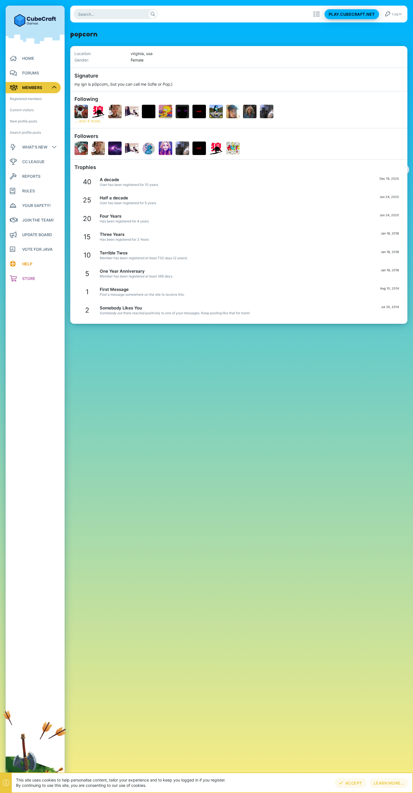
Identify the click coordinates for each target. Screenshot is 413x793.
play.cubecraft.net (352, 14)
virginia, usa (142, 53)
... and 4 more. (87, 121)
